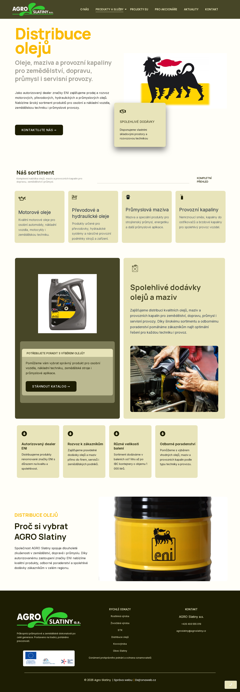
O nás (84, 9)
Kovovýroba (120, 643)
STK (120, 630)
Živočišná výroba (120, 623)
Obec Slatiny (120, 650)
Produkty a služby (109, 9)
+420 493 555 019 (191, 623)
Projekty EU (139, 9)
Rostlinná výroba (120, 616)
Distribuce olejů (120, 637)
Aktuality (191, 9)
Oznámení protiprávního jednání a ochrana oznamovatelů (120, 657)
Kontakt (211, 9)
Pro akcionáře (166, 9)
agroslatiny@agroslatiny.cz (191, 630)
